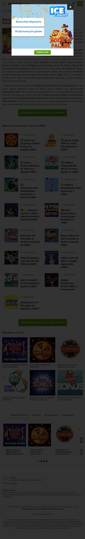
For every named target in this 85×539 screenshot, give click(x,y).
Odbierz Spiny (42, 52)
